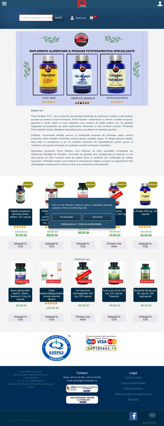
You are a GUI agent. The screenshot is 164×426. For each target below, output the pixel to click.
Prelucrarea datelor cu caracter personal (133, 393)
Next (145, 67)
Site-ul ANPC (133, 399)
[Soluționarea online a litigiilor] (82, 403)
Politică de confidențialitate (90, 224)
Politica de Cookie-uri (133, 388)
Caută (58, 18)
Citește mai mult (114, 245)
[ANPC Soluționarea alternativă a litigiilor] (82, 391)
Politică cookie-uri (69, 224)
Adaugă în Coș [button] (20, 245)
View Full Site (149, 422)
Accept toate (66, 216)
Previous (19, 67)
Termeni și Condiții (133, 377)
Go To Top (152, 415)
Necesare (97, 216)
